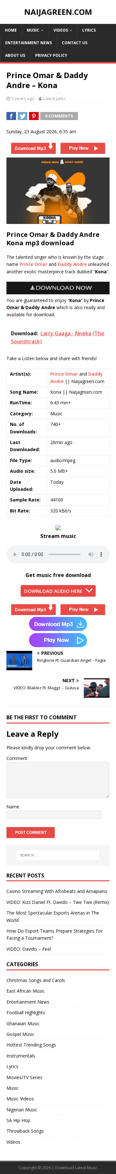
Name (12, 807)
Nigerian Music (21, 1110)
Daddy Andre (72, 264)
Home (11, 30)
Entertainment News (28, 43)
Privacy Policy (51, 55)
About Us (15, 55)
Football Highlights (25, 1012)
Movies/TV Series (24, 1077)
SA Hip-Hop (18, 1120)
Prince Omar (33, 264)
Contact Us (74, 43)
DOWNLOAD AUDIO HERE (53, 591)
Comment (16, 758)
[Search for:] (58, 855)
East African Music (25, 991)
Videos (60, 30)
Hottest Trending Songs (31, 1045)
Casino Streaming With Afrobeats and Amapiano (56, 891)
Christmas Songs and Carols (35, 980)
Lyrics (89, 30)
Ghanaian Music (23, 1023)
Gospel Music (20, 1034)
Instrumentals (20, 1056)
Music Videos (20, 1099)
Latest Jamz (54, 98)
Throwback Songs (25, 1131)
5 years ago (23, 98)
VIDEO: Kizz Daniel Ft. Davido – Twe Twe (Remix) (57, 902)
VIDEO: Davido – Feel (28, 949)
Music (33, 30)
